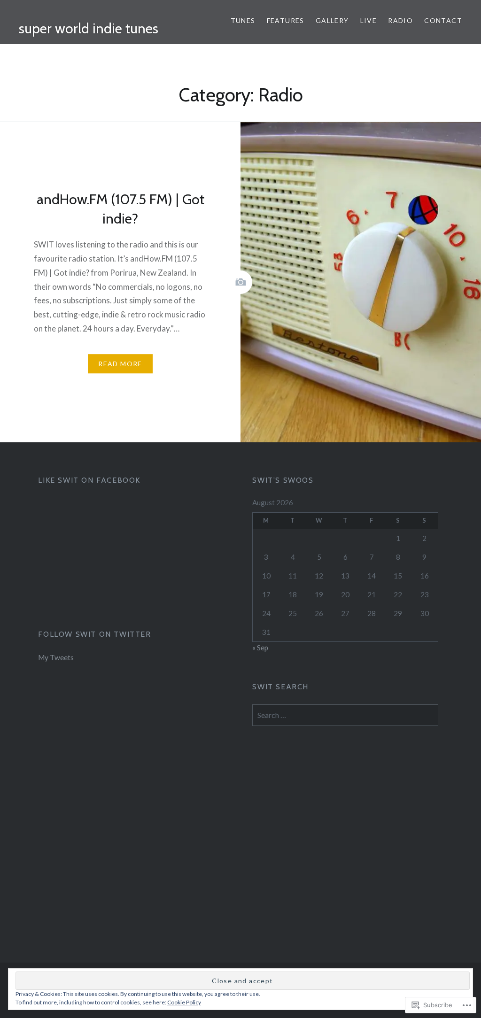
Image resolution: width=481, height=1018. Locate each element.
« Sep (260, 647)
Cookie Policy (184, 1002)
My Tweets (56, 657)
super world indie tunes (88, 28)
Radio (400, 20)
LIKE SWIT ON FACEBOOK (89, 480)
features (285, 20)
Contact (443, 20)
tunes (243, 20)
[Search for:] (345, 715)
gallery (332, 20)
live (368, 20)
